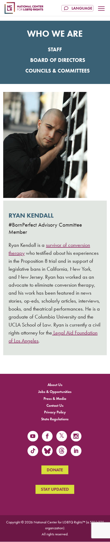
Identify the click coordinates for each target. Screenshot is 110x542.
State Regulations (55, 419)
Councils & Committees (57, 70)
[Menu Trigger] (101, 9)
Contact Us (55, 405)
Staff (55, 49)
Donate (55, 469)
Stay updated (55, 489)
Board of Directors (57, 60)
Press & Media (55, 398)
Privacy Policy (55, 412)
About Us (55, 385)
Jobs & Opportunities (55, 391)
